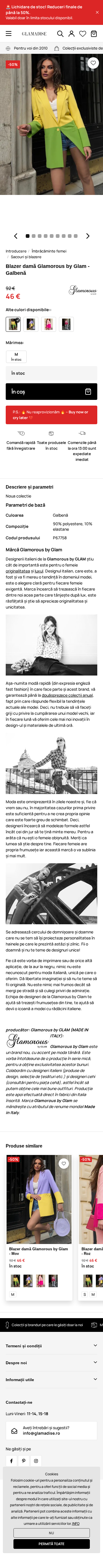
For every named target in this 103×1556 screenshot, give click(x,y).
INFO (76, 1523)
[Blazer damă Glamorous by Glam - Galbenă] (15, 1281)
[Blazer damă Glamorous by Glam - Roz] (40, 1281)
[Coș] (93, 33)
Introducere (16, 251)
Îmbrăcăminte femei (49, 251)
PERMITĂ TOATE (51, 1543)
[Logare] (71, 33)
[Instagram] (36, 1461)
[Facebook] (11, 1461)
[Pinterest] (23, 1461)
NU (51, 1533)
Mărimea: (15, 342)
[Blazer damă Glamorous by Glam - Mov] (28, 1281)
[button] (97, 12)
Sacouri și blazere (26, 256)
